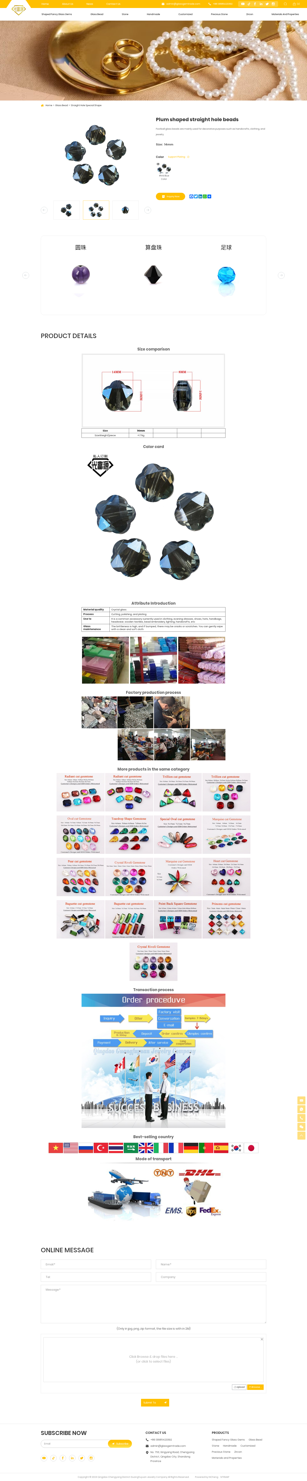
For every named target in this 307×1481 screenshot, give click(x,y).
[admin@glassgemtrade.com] (301, 1100)
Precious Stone (219, 14)
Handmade (153, 14)
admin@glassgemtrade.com (183, 3)
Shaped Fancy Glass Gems (57, 14)
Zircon (249, 14)
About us (67, 4)
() (298, 4)
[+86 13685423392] (301, 1118)
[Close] (262, 1339)
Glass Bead (97, 14)
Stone (125, 14)
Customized (185, 14)
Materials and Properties (285, 14)
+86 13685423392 (222, 3)
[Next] (147, 210)
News (90, 4)
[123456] (301, 1109)
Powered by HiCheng (206, 1477)
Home (45, 4)
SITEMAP (224, 1477)
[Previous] (44, 210)
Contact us (113, 4)
